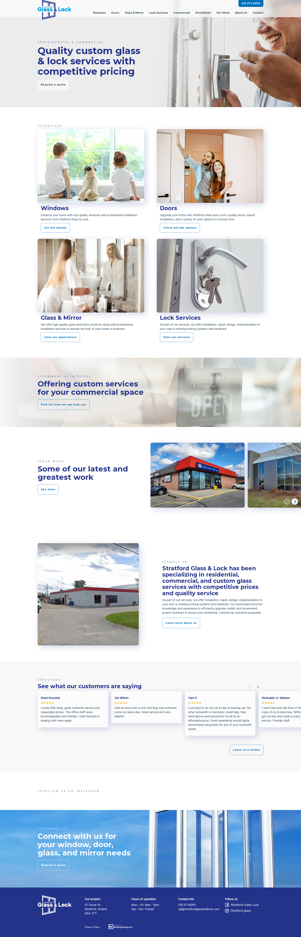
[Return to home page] (54, 10)
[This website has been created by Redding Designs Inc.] (120, 927)
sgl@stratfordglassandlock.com (198, 909)
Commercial (181, 12)
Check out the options (180, 227)
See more (48, 489)
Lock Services (158, 12)
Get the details (55, 227)
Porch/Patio (203, 12)
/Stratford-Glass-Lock (244, 904)
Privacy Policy (92, 927)
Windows (99, 12)
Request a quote (53, 84)
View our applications (60, 337)
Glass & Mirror (134, 12)
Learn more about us (181, 622)
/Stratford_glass (240, 910)
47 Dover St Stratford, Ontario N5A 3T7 (96, 909)
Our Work (223, 12)
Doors (115, 12)
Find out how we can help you (63, 404)
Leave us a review (246, 749)
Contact (258, 12)
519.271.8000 (251, 3)
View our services (176, 337)
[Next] (295, 501)
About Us (241, 12)
